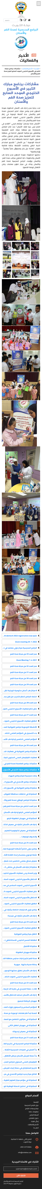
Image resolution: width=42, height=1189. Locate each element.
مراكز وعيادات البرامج (31, 1108)
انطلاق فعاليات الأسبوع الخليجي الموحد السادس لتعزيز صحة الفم (19, 928)
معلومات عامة (33, 1111)
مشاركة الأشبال (30, 946)
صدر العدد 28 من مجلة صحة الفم (23, 702)
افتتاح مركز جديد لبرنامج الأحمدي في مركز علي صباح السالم (19, 1074)
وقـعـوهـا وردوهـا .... (28, 836)
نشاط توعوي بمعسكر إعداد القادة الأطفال (19, 855)
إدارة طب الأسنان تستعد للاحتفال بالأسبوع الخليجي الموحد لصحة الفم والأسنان (19, 995)
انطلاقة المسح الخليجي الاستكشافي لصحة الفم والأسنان (19, 940)
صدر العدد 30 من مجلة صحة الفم (23, 678)
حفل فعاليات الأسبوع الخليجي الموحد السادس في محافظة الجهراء (19, 891)
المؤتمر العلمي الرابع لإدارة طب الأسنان (20, 812)
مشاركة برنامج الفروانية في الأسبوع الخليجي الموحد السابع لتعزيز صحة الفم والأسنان (19, 788)
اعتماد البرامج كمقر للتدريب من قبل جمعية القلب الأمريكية (19, 696)
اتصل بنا (35, 1127)
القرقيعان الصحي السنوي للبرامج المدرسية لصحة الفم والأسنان (19, 1062)
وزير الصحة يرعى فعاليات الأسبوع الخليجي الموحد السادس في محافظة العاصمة (19, 873)
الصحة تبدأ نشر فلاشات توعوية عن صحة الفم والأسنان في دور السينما (19, 1013)
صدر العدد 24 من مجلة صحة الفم (23, 842)
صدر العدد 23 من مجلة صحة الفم (23, 922)
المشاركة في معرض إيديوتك (24, 1031)
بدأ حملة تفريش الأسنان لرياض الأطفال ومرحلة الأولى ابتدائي (19, 1055)
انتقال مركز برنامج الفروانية (25, 934)
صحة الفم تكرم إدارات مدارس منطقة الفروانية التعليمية (19, 958)
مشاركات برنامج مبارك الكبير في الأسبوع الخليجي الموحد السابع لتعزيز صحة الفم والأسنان (19, 769)
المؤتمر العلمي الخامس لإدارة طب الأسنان (19, 739)
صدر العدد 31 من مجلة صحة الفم (23, 672)
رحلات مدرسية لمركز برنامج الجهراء (22, 775)
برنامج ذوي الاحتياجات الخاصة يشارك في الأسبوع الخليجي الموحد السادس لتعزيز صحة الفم (19, 909)
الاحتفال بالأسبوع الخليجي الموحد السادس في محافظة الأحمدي (19, 879)
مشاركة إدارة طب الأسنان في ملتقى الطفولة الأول (19, 867)
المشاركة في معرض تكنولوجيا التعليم (21, 830)
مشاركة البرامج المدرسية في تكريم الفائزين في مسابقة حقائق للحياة (19, 1043)
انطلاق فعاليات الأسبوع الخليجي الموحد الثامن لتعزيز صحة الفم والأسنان (19, 721)
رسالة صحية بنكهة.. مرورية (25, 964)
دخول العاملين (33, 1118)
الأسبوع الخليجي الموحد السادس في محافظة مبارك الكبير (19, 885)
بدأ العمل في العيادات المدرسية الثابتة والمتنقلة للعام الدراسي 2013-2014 (19, 1049)
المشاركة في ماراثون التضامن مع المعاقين (19, 1019)
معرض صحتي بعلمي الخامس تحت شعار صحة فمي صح (19, 861)
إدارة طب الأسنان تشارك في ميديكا (22, 915)
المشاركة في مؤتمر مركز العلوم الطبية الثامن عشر (19, 1080)
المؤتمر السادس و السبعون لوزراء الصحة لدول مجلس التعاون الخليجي (19, 1007)
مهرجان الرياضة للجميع (27, 1001)
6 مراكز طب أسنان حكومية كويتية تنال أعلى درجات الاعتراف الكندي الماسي (19, 690)
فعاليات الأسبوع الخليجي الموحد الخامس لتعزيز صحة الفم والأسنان (19, 976)
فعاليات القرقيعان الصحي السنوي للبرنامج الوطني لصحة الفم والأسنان (19, 757)
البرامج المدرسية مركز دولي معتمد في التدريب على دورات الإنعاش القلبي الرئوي (19, 648)
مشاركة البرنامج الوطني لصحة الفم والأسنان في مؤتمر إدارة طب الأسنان (19, 800)
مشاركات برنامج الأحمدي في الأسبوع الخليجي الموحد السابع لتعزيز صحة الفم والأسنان (19, 782)
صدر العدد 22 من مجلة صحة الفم (23, 982)
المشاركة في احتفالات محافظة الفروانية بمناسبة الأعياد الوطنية (19, 794)
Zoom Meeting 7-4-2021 (26, 660)
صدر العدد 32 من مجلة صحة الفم (23, 666)
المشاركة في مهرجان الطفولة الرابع (22, 818)
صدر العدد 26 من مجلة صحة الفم (23, 745)
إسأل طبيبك (34, 1121)
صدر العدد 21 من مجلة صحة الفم (23, 1037)
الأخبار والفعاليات (27, 68)
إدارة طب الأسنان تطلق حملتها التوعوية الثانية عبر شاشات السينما (19, 970)
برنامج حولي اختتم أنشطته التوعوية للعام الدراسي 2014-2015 (19, 848)
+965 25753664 (26, 1146)
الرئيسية (36, 68)
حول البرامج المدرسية (31, 1105)
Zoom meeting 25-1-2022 (26, 641)
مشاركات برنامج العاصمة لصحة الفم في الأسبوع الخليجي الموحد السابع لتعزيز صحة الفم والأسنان (19, 763)
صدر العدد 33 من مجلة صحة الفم (23, 654)
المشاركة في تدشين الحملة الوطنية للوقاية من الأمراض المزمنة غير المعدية (19, 1086)
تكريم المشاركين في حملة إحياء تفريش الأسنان (19, 1068)
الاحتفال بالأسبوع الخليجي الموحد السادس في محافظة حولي (19, 897)
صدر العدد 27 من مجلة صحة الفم (23, 715)
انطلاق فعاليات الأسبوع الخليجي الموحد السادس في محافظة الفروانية (19, 903)
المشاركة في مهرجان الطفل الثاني (22, 1025)
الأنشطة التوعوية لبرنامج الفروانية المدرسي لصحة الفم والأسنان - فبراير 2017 (19, 727)
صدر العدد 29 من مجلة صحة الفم (23, 684)
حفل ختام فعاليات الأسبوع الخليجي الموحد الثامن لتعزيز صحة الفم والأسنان (19, 708)
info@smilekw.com (25, 1152)
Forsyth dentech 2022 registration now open (19, 635)
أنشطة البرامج (34, 1114)
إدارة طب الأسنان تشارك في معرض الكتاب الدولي (19, 824)
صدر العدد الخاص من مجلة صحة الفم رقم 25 (19, 806)
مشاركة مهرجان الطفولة (26, 952)
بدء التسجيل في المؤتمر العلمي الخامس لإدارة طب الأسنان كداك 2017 (19, 733)
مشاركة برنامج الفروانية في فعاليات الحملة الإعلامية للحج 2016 (19, 751)
